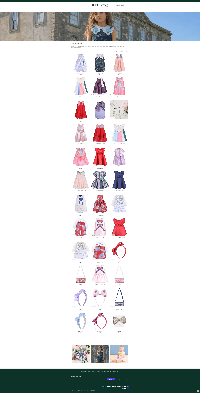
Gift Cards (114, 371)
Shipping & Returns (98, 371)
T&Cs (117, 371)
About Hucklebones (84, 371)
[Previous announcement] (89, 1)
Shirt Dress (119, 167)
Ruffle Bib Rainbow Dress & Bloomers (119, 143)
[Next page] (103, 338)
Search (89, 371)
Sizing (93, 371)
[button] (72, 5)
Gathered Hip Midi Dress (80, 73)
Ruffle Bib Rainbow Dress (81, 96)
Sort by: (117, 51)
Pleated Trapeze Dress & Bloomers (100, 143)
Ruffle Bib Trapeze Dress (100, 167)
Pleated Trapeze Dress (119, 73)
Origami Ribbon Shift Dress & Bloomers (81, 167)
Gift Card (119, 120)
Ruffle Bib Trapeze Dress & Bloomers (119, 237)
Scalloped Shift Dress (100, 73)
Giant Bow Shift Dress (100, 120)
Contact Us (102, 373)
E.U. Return (104, 371)
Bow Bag (80, 284)
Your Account (107, 373)
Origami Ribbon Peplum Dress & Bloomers (100, 284)
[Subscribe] (89, 379)
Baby (119, 364)
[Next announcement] (111, 1)
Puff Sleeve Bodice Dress (100, 190)
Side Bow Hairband (100, 331)
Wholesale (92, 373)
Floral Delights (80, 364)
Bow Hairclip (119, 331)
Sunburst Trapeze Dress (100, 96)
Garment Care (109, 371)
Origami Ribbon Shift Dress (119, 96)
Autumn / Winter (99, 364)
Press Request (97, 373)
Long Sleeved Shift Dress (80, 237)
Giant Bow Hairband (100, 307)
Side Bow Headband (81, 307)
